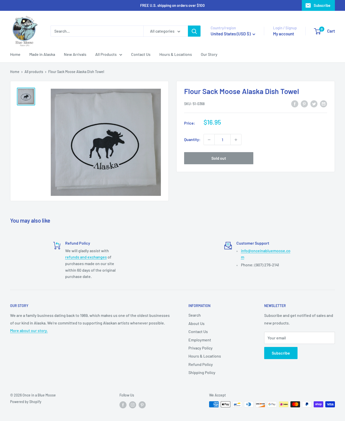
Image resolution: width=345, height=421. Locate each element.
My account (283, 33)
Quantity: (192, 139)
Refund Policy (200, 364)
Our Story (209, 54)
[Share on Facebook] (294, 103)
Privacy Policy (200, 347)
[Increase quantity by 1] (236, 139)
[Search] (194, 31)
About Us (196, 323)
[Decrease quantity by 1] (209, 139)
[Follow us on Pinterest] (142, 404)
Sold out (218, 158)
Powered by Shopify (25, 402)
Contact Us (141, 54)
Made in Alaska (42, 54)
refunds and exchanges (86, 256)
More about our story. (29, 330)
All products (33, 71)
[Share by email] (323, 103)
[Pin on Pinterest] (304, 103)
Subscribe (322, 5)
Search (194, 315)
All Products (106, 54)
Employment (199, 339)
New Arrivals (75, 54)
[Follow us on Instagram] (132, 404)
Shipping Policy (201, 372)
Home (15, 54)
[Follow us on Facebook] (123, 404)
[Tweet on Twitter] (313, 103)
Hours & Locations (175, 54)
